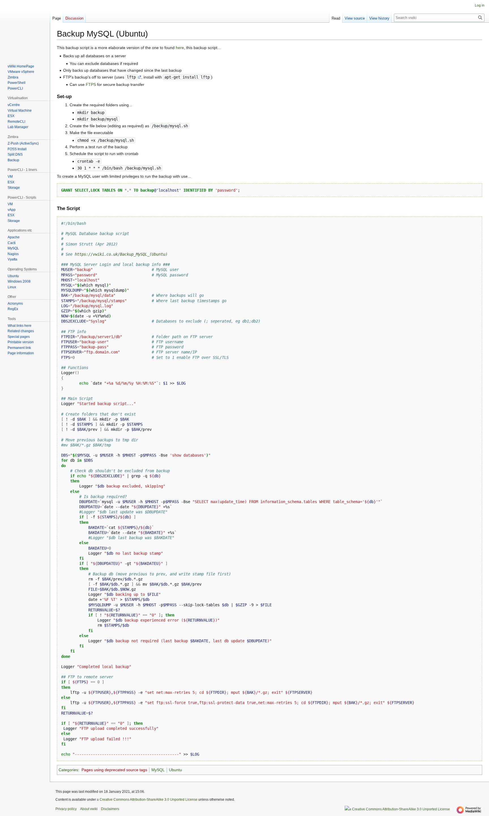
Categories (68, 770)
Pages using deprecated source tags (114, 770)
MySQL (158, 770)
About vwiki (89, 809)
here (180, 47)
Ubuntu (175, 770)
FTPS (91, 84)
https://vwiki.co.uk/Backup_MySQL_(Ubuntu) (121, 254)
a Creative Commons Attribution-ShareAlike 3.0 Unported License (147, 800)
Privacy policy (66, 809)
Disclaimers (110, 809)
